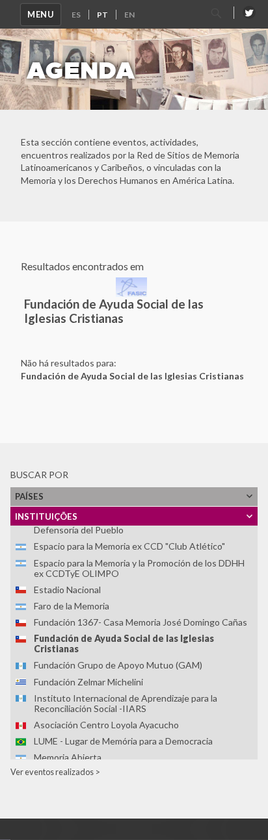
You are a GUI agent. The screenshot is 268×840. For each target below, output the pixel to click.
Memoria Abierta (67, 757)
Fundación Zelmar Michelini (88, 681)
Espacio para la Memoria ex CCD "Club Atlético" (129, 546)
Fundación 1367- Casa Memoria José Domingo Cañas (140, 622)
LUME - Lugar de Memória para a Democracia (123, 740)
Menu (40, 14)
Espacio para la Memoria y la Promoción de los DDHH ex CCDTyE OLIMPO (139, 568)
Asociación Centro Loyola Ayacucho (106, 724)
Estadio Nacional (67, 589)
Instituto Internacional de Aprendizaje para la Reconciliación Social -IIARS (125, 703)
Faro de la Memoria (71, 605)
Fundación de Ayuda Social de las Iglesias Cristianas (124, 643)
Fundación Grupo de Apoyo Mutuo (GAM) (118, 664)
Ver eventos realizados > (55, 772)
